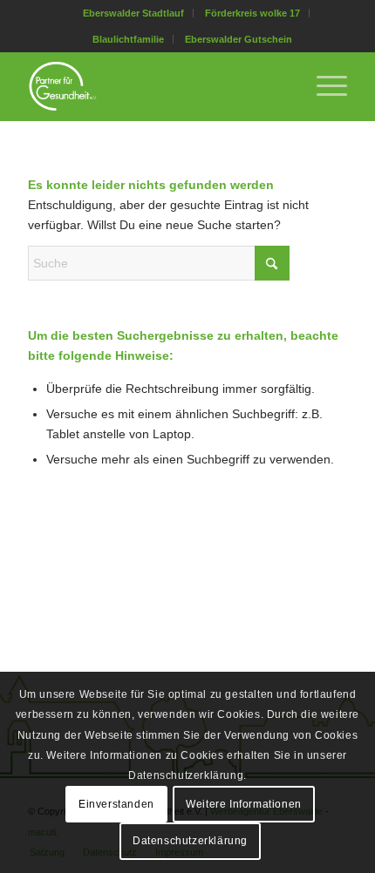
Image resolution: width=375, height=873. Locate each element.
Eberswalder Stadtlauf (133, 13)
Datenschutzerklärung (190, 841)
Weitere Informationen (244, 804)
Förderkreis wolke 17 (252, 13)
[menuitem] (134, 13)
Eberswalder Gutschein (238, 39)
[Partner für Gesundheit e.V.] (155, 86)
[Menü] (323, 86)
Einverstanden (116, 804)
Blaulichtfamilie (128, 39)
